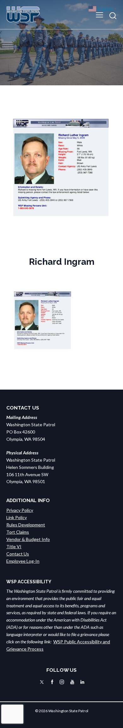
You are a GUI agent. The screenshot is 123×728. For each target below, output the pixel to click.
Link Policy (16, 517)
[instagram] (61, 682)
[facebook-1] (52, 682)
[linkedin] (82, 682)
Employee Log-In (22, 561)
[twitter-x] (41, 682)
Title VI (13, 546)
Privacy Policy (19, 510)
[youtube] (72, 682)
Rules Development (25, 524)
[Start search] (113, 15)
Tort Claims (17, 532)
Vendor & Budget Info (28, 539)
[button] (99, 14)
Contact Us (17, 553)
